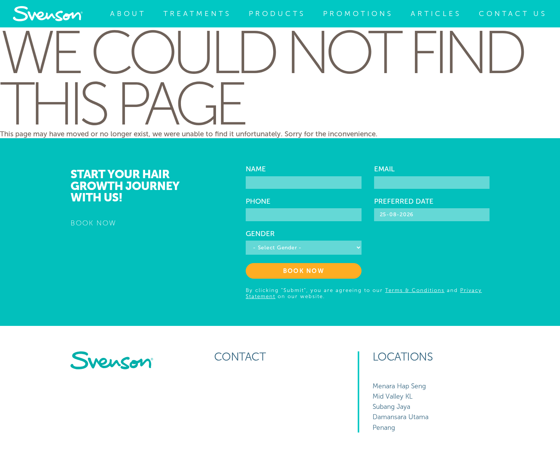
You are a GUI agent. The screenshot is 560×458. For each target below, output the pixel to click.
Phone (258, 201)
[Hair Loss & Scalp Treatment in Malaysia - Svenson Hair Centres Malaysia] (48, 13)
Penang (384, 428)
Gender (260, 234)
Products (277, 13)
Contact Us (513, 13)
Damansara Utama (401, 417)
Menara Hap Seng (399, 386)
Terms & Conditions (415, 290)
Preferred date (404, 201)
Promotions (358, 13)
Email (384, 169)
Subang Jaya (391, 407)
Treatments (197, 13)
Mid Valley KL (393, 397)
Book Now (303, 270)
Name (256, 169)
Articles (436, 13)
